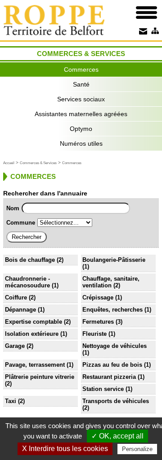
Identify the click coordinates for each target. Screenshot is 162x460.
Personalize (137, 449)
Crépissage (97, 297)
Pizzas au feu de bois (112, 364)
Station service (103, 389)
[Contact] (143, 31)
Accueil (8, 163)
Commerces (81, 69)
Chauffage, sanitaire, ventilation (111, 282)
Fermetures (98, 321)
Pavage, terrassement (35, 364)
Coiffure (16, 297)
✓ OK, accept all (117, 436)
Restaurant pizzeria (109, 376)
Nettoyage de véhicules (114, 346)
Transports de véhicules (115, 401)
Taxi (10, 401)
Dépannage (20, 309)
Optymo (81, 128)
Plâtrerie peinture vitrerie (39, 376)
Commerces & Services (38, 163)
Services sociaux (81, 99)
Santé (81, 84)
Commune (20, 222)
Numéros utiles (81, 143)
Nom (12, 208)
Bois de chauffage (30, 259)
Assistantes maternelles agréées (81, 113)
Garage (15, 346)
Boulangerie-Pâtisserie (113, 259)
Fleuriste (94, 333)
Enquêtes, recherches (112, 309)
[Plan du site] (154, 31)
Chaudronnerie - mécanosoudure (27, 282)
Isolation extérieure (31, 333)
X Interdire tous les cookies (65, 448)
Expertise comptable (33, 321)
